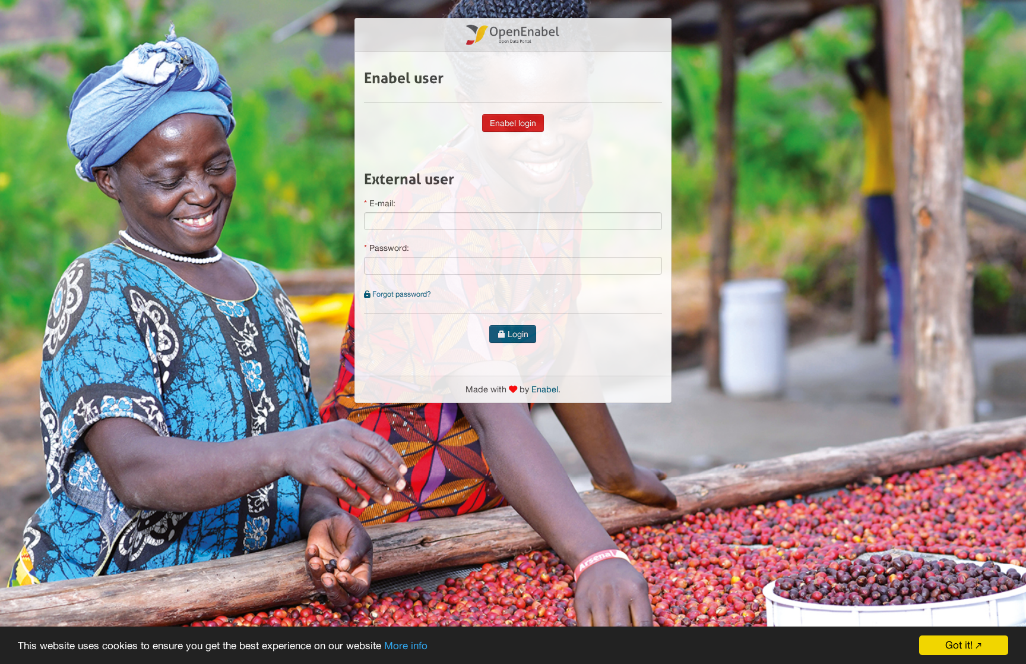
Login (516, 334)
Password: (389, 248)
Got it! (959, 645)
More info (406, 646)
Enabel (544, 389)
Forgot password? (400, 293)
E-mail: (382, 203)
